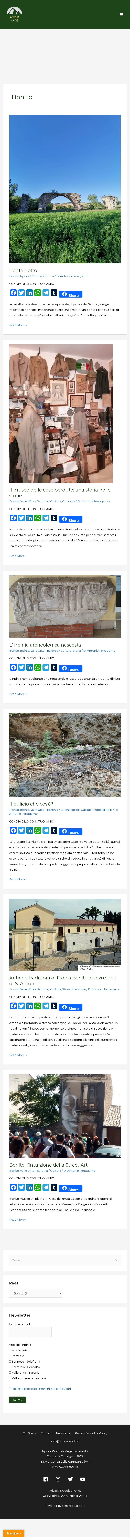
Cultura (55, 501)
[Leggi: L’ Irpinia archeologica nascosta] (65, 606)
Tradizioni (79, 989)
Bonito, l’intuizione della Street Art (48, 1165)
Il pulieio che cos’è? (31, 804)
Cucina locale (70, 809)
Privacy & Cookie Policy (91, 1433)
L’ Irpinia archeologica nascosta (45, 645)
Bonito (14, 276)
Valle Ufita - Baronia (34, 501)
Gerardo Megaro (73, 1505)
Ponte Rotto (23, 270)
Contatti (46, 1433)
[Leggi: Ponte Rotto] (65, 189)
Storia (50, 276)
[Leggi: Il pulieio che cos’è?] (65, 754)
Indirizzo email (19, 1324)
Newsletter (64, 1433)
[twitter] (71, 1479)
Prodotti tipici (102, 809)
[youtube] (83, 1479)
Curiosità (38, 276)
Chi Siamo (30, 1433)
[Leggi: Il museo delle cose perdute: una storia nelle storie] (61, 413)
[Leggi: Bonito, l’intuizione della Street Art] (65, 1116)
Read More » (18, 324)
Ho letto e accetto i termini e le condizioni (41, 1388)
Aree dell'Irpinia (20, 1344)
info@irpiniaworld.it (65, 1441)
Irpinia (24, 276)
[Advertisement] (65, 54)
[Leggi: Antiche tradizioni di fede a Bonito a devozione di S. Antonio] (65, 934)
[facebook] (46, 1479)
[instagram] (59, 1479)
